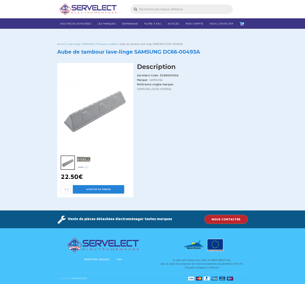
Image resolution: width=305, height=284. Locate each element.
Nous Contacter (221, 23)
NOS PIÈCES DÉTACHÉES (75, 23)
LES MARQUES (107, 23)
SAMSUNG (88, 44)
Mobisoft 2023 (79, 278)
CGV (119, 259)
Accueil (61, 44)
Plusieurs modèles (107, 44)
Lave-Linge (74, 44)
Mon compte (194, 23)
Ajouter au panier (98, 189)
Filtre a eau (152, 23)
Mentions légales (97, 259)
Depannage (130, 23)
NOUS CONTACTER (226, 219)
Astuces (173, 23)
